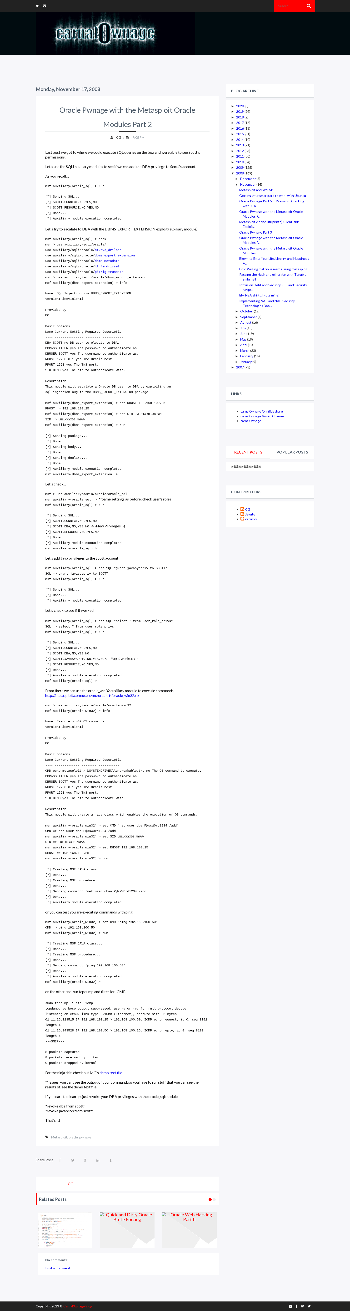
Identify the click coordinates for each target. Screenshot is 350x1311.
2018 (240, 117)
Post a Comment (57, 1268)
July (243, 328)
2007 (240, 367)
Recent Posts (248, 452)
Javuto (250, 514)
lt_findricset (107, 266)
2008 (240, 173)
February (247, 356)
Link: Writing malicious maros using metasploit (273, 269)
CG (247, 509)
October (247, 311)
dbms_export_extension (115, 255)
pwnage (85, 1137)
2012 (240, 151)
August (246, 322)
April (244, 345)
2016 (240, 128)
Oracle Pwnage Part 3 (255, 232)
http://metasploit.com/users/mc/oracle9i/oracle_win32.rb (92, 695)
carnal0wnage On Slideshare (261, 411)
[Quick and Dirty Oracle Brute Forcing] (94, 1230)
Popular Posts (292, 452)
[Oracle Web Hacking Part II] (156, 1230)
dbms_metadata (107, 261)
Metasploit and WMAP (256, 190)
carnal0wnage (250, 421)
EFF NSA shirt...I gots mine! (259, 295)
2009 (240, 167)
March (245, 350)
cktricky (251, 519)
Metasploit (59, 1137)
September (249, 317)
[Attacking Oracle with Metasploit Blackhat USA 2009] (218, 1230)
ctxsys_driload (108, 250)
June (244, 334)
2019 (240, 111)
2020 (240, 106)
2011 (240, 156)
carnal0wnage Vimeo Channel (262, 416)
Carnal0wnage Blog (77, 1306)
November (248, 184)
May (243, 339)
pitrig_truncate (109, 272)
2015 (240, 134)
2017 (240, 123)
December (248, 179)
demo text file (111, 1072)
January (246, 362)
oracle (73, 1137)
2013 (240, 145)
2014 (240, 140)
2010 (240, 162)
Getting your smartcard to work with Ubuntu (272, 196)
